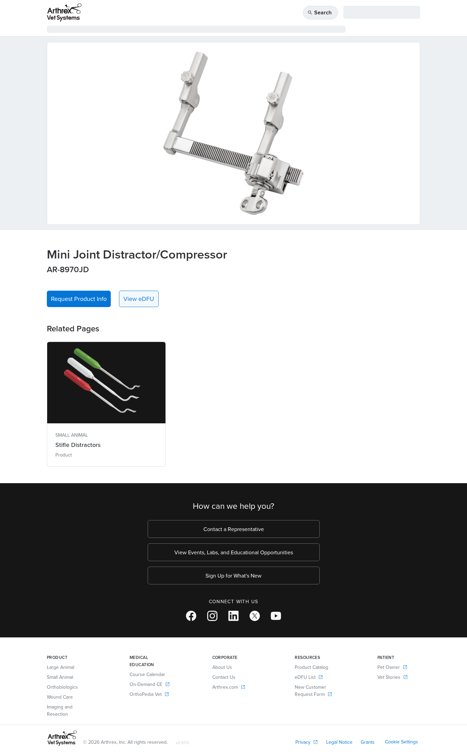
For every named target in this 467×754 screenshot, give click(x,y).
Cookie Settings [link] (401, 741)
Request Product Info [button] (79, 298)
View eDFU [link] (138, 298)
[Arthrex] (64, 12)
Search (319, 12)
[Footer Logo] (62, 738)
